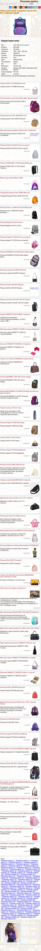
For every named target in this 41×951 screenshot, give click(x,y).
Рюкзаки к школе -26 (17, 877)
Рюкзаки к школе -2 (23, 860)
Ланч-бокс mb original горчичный (12, 588)
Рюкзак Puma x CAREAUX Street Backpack (16, 207)
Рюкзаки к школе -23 (8, 876)
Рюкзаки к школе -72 (24, 910)
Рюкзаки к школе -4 (15, 862)
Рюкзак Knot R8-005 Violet (10, 719)
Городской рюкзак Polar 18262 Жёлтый (15, 193)
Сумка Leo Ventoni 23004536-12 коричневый (16, 359)
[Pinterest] (39, 7)
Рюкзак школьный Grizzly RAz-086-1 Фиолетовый (19, 98)
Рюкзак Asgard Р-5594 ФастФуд (12, 422)
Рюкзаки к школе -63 (32, 903)
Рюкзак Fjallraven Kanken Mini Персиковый (16, 829)
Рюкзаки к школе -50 (17, 894)
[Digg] (21, 7)
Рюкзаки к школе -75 (32, 912)
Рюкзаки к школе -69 (12, 908)
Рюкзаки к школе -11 (8, 867)
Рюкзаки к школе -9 (15, 865)
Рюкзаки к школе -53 (25, 896)
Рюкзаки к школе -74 (17, 912)
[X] (15, 7)
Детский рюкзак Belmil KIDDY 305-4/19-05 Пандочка (19, 612)
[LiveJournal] (26, 7)
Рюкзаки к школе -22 (28, 874)
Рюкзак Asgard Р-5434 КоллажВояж (13, 734)
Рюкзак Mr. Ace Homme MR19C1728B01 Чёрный (18, 749)
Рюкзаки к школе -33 (12, 883)
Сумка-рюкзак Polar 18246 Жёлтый (13, 115)
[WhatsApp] (34, 7)
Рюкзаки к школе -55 (18, 898)
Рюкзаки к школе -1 (7, 860)
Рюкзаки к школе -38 (17, 886)
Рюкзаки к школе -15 (32, 869)
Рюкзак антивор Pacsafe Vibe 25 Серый (15, 299)
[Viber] (31, 7)
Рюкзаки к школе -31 (18, 881)
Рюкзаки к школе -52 (9, 896)
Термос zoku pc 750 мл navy (10, 408)
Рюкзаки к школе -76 (9, 913)
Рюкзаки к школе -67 (18, 906)
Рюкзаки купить (30, 1)
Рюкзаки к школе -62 (17, 903)
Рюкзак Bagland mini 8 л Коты (11, 222)
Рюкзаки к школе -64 (9, 905)
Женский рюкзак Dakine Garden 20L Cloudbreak (18, 130)
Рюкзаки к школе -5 (30, 862)
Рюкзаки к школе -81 (12, 917)
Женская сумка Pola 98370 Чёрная (13, 270)
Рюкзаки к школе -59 (8, 901)
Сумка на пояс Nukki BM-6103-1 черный (15, 480)
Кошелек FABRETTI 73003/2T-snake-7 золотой (17, 672)
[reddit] (23, 7)
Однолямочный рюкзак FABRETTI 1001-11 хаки (18, 643)
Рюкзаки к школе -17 (25, 871)
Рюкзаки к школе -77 (25, 913)
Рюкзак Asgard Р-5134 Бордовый (12, 450)
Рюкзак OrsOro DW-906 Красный (12, 687)
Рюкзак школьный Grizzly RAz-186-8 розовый (17, 813)
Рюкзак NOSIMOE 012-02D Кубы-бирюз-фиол (17, 252)
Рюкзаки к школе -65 (25, 905)
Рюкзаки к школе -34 (28, 883)
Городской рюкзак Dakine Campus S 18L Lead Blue (19, 798)
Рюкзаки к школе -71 (8, 910)
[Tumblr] (29, 7)
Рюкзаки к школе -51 (32, 894)
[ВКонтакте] (10, 7)
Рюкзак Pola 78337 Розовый (10, 560)
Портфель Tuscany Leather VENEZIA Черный (17, 843)
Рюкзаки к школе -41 (25, 888)
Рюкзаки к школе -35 (8, 884)
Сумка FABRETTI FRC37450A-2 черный (15, 314)
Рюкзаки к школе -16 (9, 871)
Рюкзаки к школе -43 (18, 889)
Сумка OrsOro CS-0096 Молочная (12, 83)
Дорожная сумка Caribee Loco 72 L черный (16, 498)
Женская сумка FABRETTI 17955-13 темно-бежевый (19, 329)
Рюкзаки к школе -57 (12, 900)
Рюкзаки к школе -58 (28, 900)
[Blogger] (18, 7)
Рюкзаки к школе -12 (24, 867)
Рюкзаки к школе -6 (7, 864)
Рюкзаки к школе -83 (8, 918)
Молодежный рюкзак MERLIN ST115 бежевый (17, 530)
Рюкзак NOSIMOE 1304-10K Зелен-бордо (15, 377)
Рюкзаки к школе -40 (9, 888)
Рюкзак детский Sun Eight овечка (12, 516)
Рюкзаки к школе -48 (24, 893)
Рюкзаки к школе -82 (28, 917)
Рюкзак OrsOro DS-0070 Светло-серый (14, 145)
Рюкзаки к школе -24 (24, 876)
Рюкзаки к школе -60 (24, 901)
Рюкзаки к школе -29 (25, 879)
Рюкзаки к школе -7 (23, 864)
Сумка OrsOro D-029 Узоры (10, 437)
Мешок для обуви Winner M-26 (11, 178)
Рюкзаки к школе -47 (8, 893)
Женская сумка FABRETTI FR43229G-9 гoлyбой (18, 658)
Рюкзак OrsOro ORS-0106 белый (12, 464)
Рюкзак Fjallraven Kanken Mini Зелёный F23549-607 (19, 545)
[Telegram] (37, 7)
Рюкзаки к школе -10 (31, 865)
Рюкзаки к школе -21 (12, 874)
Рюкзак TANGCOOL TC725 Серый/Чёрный (16, 163)
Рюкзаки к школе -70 (28, 908)
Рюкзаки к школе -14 (17, 869)
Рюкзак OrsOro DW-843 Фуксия (11, 285)
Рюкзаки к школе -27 (32, 877)
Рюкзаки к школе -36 (24, 884)
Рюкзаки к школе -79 (18, 915)
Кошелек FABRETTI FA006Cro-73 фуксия (15, 344)
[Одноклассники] (13, 7)
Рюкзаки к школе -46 (28, 891)
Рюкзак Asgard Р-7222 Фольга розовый (15, 237)
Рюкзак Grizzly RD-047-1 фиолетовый (14, 763)
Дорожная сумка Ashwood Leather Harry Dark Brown (19, 628)
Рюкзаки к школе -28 (9, 879)
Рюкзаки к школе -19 (18, 872)
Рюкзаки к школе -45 (12, 891)
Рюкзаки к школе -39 (32, 886)
